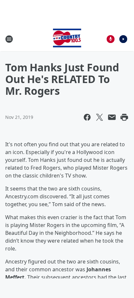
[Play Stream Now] (123, 39)
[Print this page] (124, 117)
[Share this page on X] (99, 117)
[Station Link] (67, 39)
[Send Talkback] (110, 39)
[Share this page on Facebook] (87, 117)
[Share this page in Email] (111, 117)
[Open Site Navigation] (9, 39)
